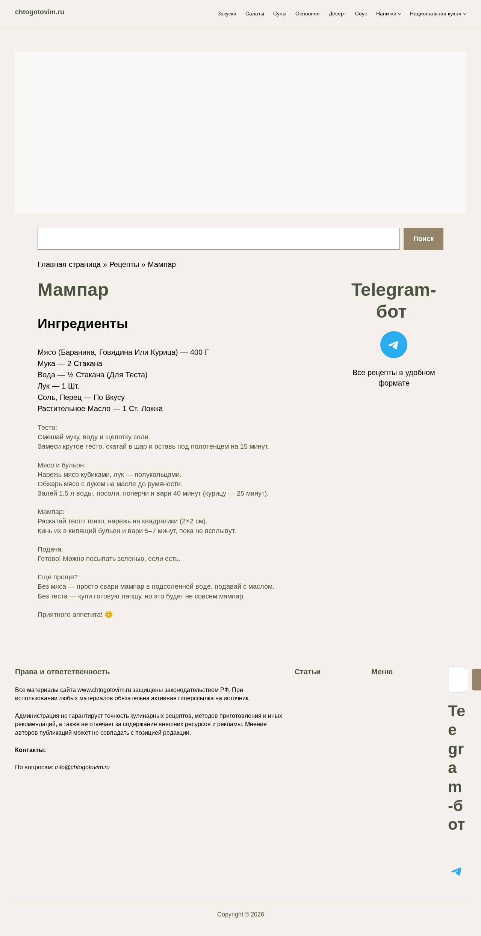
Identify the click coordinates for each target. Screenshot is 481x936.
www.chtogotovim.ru (104, 690)
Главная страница (69, 264)
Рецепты (124, 264)
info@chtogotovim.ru (82, 767)
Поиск (423, 239)
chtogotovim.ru (39, 12)
